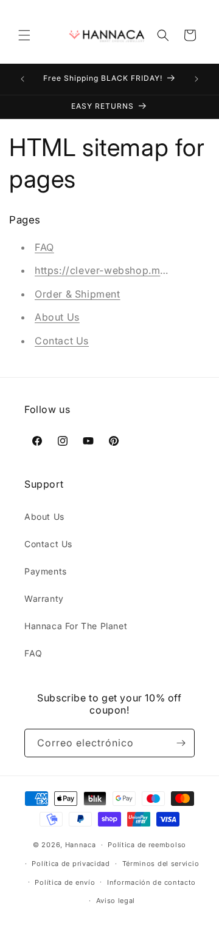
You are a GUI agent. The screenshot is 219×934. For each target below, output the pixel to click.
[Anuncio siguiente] (196, 79)
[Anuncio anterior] (22, 79)
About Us (57, 317)
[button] (24, 35)
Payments (45, 571)
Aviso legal (116, 900)
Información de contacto (151, 882)
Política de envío (65, 882)
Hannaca (80, 844)
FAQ (44, 247)
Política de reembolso (147, 844)
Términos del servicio (161, 863)
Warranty (44, 598)
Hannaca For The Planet (75, 626)
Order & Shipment (77, 294)
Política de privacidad (70, 863)
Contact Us (62, 341)
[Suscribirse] (180, 743)
